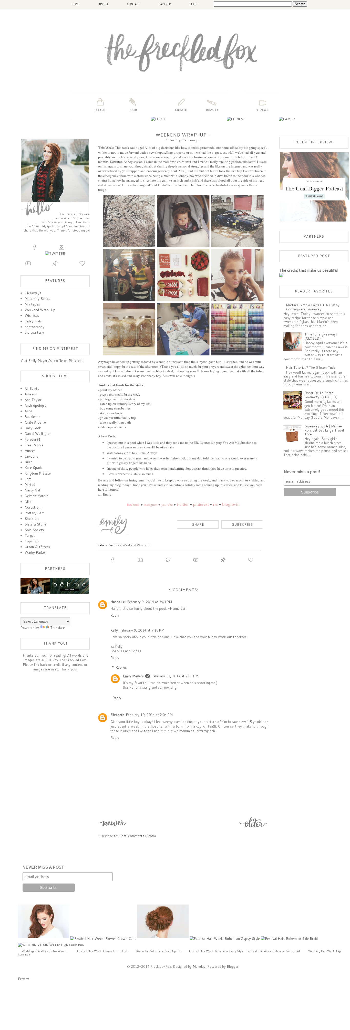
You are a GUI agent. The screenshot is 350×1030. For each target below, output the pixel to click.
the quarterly (34, 332)
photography (34, 326)
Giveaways (33, 293)
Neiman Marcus (36, 495)
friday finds (33, 321)
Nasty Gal (32, 490)
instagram (150, 504)
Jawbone (31, 456)
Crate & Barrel (36, 422)
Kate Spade (34, 467)
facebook (133, 504)
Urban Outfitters (37, 546)
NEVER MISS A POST (43, 867)
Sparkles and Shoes (125, 651)
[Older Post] (253, 828)
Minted (30, 484)
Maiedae (199, 966)
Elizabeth (117, 714)
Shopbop (32, 518)
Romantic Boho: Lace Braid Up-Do (158, 951)
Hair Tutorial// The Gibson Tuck (310, 367)
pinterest (201, 504)
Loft (28, 479)
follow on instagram (129, 480)
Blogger (233, 966)
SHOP (193, 4)
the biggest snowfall (220, 152)
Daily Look (33, 428)
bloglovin (231, 504)
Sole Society (34, 530)
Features (114, 545)
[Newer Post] (113, 828)
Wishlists (32, 315)
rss (215, 504)
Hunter (30, 450)
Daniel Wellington (38, 433)
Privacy (23, 978)
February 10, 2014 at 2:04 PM (149, 714)
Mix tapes (32, 304)
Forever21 (32, 439)
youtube (167, 504)
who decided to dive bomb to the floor (222, 175)
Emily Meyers (133, 676)
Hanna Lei (118, 602)
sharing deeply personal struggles (180, 166)
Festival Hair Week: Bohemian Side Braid (273, 951)
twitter (183, 504)
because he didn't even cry (222, 185)
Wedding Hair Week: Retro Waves (44, 951)
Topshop (32, 541)
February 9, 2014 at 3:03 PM (149, 602)
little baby (238, 157)
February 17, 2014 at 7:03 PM (174, 676)
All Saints (32, 388)
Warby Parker (35, 552)
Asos (29, 411)
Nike (28, 501)
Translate (57, 627)
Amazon (31, 394)
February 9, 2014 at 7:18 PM (141, 630)
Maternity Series (37, 298)
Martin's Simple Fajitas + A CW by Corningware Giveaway (312, 307)
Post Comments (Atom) (137, 836)
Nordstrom (33, 507)
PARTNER (165, 4)
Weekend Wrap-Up (136, 545)
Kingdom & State (38, 473)
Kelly (114, 630)
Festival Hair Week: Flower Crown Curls (103, 951)
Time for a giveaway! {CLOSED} (320, 336)
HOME (75, 4)
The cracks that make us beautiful (308, 270)
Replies (121, 667)
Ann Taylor (33, 399)
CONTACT (133, 4)
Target (30, 535)
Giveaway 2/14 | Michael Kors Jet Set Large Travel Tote (324, 430)
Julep (29, 462)
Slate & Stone (35, 524)
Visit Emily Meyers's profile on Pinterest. (52, 360)
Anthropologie (35, 405)
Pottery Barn (35, 513)
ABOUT (103, 4)
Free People (34, 445)
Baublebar (32, 416)
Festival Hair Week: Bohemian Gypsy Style (216, 951)
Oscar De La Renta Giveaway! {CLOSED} (320, 395)
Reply (114, 615)
